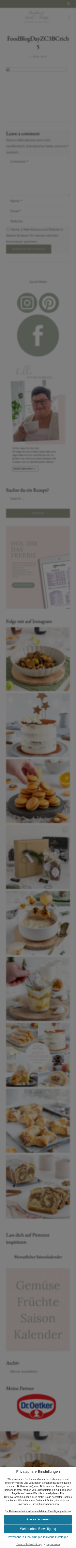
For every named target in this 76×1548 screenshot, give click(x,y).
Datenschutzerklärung (29, 1544)
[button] (38, 1528)
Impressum (53, 1544)
